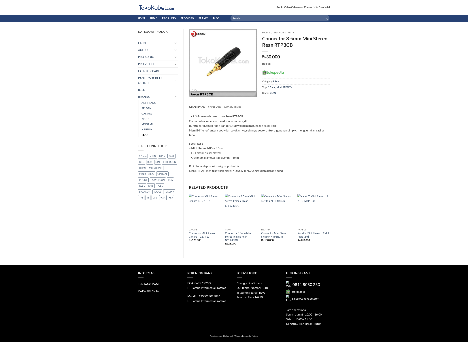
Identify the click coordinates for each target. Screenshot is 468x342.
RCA (170, 179)
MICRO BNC (155, 168)
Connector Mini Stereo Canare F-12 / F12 (202, 235)
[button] (193, 92)
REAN (144, 134)
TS (148, 197)
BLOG (216, 18)
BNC (141, 162)
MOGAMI (147, 124)
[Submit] (326, 18)
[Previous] (189, 223)
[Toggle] (175, 43)
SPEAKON (144, 191)
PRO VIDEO (187, 18)
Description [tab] (197, 107)
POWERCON (158, 179)
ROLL (160, 185)
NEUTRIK (146, 129)
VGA (162, 197)
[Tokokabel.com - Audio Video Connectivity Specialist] (156, 7)
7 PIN (153, 156)
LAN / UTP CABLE (149, 71)
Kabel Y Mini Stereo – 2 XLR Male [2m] (313, 235)
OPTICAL (162, 173)
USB (155, 197)
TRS (141, 197)
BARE (172, 156)
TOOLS (157, 191)
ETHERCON (169, 162)
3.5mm (143, 156)
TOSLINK (169, 191)
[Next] (330, 223)
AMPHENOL (148, 102)
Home (266, 32)
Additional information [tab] (224, 107)
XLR (171, 197)
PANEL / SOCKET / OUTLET (150, 80)
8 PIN (162, 156)
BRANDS (204, 18)
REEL (141, 89)
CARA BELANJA (148, 291)
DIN (157, 162)
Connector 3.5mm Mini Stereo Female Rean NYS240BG (238, 236)
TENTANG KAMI (149, 284)
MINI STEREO (146, 173)
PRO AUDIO (169, 18)
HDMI (141, 18)
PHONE (143, 179)
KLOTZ (145, 118)
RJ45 (151, 185)
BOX (149, 162)
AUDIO (153, 18)
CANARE (146, 113)
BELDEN (146, 108)
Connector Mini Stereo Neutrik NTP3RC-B (274, 235)
